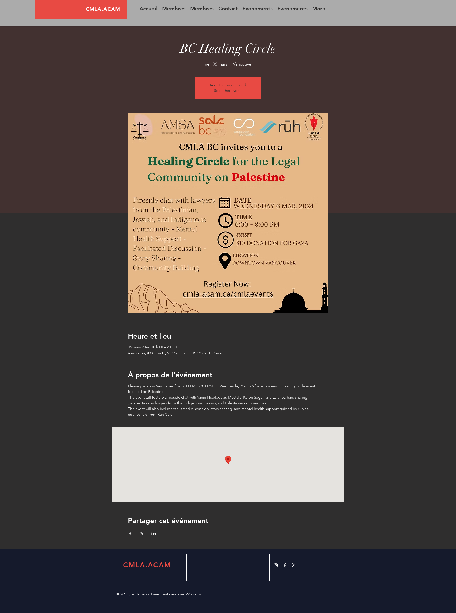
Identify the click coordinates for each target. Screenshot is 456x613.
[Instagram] (275, 565)
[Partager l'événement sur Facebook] (130, 533)
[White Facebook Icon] (284, 565)
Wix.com (193, 594)
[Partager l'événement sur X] (142, 533)
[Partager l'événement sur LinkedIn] (153, 533)
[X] (293, 565)
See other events (228, 90)
